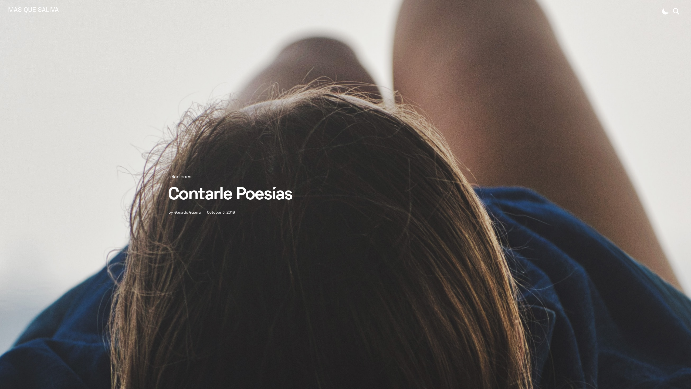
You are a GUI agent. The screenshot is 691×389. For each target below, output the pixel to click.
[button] (665, 11)
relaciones (179, 177)
